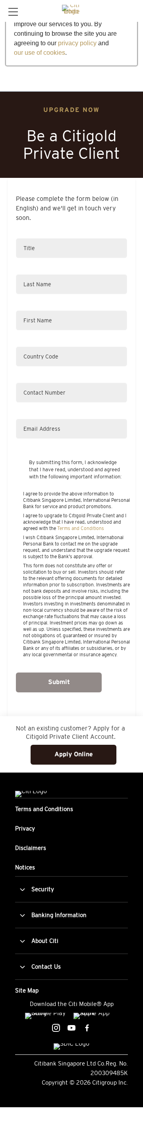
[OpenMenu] (12, 11)
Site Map (27, 990)
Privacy (25, 828)
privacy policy (77, 43)
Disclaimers (30, 847)
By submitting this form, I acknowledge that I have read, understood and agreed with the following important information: (75, 469)
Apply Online (73, 754)
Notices (25, 867)
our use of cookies (39, 52)
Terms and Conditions (80, 528)
